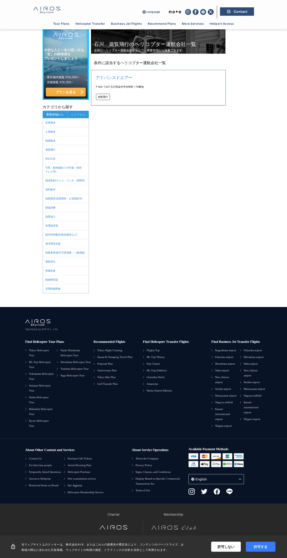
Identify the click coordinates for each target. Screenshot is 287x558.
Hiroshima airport (225, 363)
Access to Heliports (40, 478)
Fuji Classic (153, 363)
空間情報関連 (53, 288)
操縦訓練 (50, 207)
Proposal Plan (105, 363)
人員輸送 (50, 131)
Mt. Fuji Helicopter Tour (40, 364)
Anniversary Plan (107, 370)
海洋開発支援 (53, 243)
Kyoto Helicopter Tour (39, 423)
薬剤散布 (50, 189)
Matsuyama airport (226, 395)
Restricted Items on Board (43, 485)
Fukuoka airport (224, 357)
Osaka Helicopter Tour (39, 400)
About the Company (147, 458)
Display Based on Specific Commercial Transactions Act (158, 481)
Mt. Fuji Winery (156, 357)
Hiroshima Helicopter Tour (76, 362)
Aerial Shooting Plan (79, 465)
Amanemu (152, 383)
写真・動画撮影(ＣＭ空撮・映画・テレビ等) (64, 169)
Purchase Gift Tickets (80, 458)
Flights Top (153, 350)
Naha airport (222, 370)
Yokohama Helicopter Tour (41, 376)
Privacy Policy (144, 465)
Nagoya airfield (224, 402)
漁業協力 (50, 216)
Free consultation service (82, 478)
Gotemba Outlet (156, 377)
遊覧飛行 (50, 149)
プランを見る (66, 92)
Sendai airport (223, 388)
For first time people (40, 465)
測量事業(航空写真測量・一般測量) (65, 252)
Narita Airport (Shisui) (159, 390)
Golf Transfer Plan (107, 383)
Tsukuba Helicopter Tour (75, 368)
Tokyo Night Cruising (109, 350)
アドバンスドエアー (114, 77)
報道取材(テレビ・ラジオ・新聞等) (65, 180)
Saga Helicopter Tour (72, 375)
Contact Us (35, 458)
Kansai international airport (222, 414)
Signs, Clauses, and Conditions (153, 471)
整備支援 (50, 270)
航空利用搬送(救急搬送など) (61, 234)
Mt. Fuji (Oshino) (156, 370)
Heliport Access (222, 23)
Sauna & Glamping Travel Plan (115, 357)
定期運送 (50, 122)
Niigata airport (223, 425)
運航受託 (50, 261)
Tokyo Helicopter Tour (39, 353)
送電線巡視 (51, 225)
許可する (260, 547)
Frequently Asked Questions (45, 471)
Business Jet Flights (126, 23)
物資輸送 (50, 140)
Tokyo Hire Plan (106, 377)
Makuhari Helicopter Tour (41, 411)
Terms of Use (143, 490)
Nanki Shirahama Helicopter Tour (70, 353)
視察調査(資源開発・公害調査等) (63, 198)
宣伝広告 (50, 158)
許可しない (226, 547)
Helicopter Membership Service (86, 492)
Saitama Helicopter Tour (40, 388)
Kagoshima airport (225, 350)
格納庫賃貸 (51, 279)
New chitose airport (222, 380)
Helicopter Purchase (79, 471)
